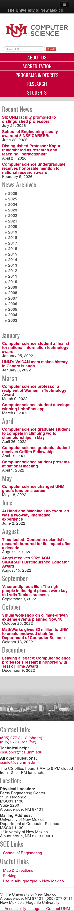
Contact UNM (58, 908)
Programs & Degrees (37, 74)
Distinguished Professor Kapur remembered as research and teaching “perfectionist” (31, 150)
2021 (12, 221)
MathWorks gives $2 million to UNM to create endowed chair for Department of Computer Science (35, 633)
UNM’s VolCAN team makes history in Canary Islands (35, 364)
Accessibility (15, 908)
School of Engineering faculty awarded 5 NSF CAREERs (30, 133)
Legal (36, 908)
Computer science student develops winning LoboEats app (36, 406)
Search (50, 48)
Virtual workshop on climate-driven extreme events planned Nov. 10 (35, 617)
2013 (12, 265)
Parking (9, 875)
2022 (12, 215)
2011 (12, 276)
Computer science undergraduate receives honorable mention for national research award (34, 168)
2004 (12, 314)
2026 (12, 193)
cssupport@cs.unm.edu (21, 752)
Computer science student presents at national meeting (36, 464)
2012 (12, 270)
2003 (12, 320)
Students (37, 92)
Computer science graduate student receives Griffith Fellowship (36, 449)
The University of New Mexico (35, 10)
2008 (12, 292)
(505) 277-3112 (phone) (21, 737)
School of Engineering (22, 852)
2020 (12, 226)
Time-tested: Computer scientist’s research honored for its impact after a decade (36, 543)
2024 (12, 204)
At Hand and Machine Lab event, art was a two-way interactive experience (35, 515)
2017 (12, 243)
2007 (12, 298)
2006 (12, 303)
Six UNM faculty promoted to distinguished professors (29, 119)
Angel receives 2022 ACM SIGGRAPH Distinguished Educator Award (35, 562)
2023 (12, 209)
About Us (36, 57)
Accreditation (37, 66)
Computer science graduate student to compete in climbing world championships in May (36, 433)
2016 (12, 248)
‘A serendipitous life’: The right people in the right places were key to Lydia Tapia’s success (35, 590)
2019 (12, 232)
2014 (12, 259)
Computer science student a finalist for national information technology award (35, 347)
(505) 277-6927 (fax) (18, 741)
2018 (12, 237)
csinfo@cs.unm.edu (17, 762)
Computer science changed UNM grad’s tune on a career (33, 488)
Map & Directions (18, 870)
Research (37, 83)
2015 (12, 254)
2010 (12, 281)
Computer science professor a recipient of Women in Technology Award (34, 390)
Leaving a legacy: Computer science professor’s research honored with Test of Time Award (36, 662)
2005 (12, 309)
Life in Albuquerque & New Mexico (33, 880)
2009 (12, 287)
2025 (12, 198)
